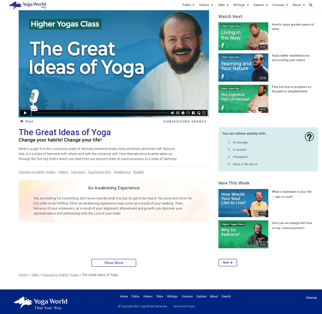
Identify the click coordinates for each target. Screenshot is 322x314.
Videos (204, 5)
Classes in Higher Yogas (37, 172)
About (297, 5)
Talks (221, 5)
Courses (278, 5)
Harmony (78, 172)
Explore (259, 5)
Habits (63, 172)
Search (226, 296)
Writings (239, 5)
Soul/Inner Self (99, 172)
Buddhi (138, 172)
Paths (187, 5)
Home (23, 275)
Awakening (122, 172)
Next (226, 262)
